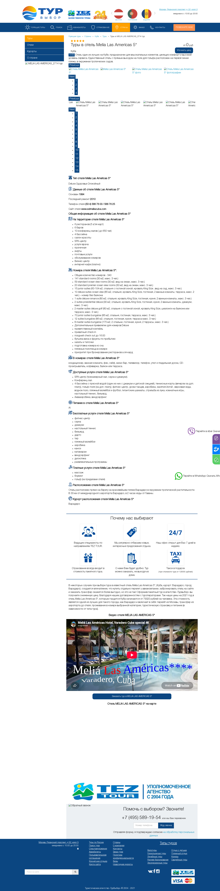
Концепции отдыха (98, 861)
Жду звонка (166, 825)
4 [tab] (76, 93)
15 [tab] (76, 170)
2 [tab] (76, 85)
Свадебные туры (179, 860)
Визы (115, 861)
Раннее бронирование (157, 860)
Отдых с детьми (179, 850)
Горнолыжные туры (156, 854)
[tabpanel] (84, 71)
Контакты (117, 849)
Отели (30, 45)
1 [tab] (76, 81)
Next (72, 76)
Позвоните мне (184, 27)
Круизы (174, 857)
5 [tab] (76, 129)
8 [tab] (76, 142)
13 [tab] (76, 162)
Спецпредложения (98, 849)
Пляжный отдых (179, 854)
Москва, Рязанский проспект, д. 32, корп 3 (178, 9)
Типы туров (168, 843)
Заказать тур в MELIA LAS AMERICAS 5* (132, 696)
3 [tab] (76, 89)
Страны (116, 843)
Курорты (32, 51)
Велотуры (152, 850)
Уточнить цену (184, 50)
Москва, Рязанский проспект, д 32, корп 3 (59, 843)
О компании (118, 846)
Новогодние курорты (123, 865)
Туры (29, 38)
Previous (74, 65)
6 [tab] (76, 134)
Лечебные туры (154, 857)
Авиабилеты (95, 852)
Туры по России (96, 843)
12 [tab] (76, 158)
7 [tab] (76, 138)
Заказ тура (118, 852)
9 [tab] (76, 146)
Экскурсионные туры (157, 863)
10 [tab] (76, 150)
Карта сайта (95, 865)
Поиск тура (94, 846)
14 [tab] (76, 166)
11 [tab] (76, 154)
